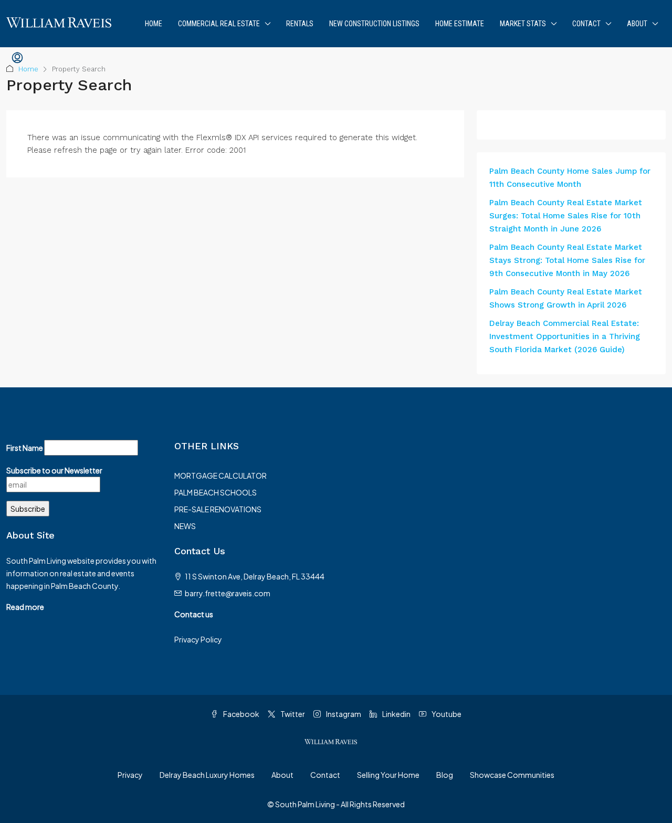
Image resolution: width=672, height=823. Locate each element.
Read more (25, 606)
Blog (444, 774)
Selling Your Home (388, 774)
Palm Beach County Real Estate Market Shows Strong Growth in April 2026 (565, 298)
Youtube (445, 714)
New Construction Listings (374, 23)
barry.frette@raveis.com (227, 593)
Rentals (299, 23)
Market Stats (523, 23)
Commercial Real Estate (219, 23)
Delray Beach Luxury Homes (207, 774)
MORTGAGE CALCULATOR (220, 475)
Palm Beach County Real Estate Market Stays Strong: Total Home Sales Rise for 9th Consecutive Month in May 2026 (567, 260)
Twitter (292, 714)
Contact (586, 23)
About (637, 23)
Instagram (343, 714)
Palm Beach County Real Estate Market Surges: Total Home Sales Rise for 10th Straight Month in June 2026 (565, 216)
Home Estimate (459, 23)
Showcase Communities (512, 774)
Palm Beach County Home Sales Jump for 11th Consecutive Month (569, 177)
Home (153, 23)
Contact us (193, 614)
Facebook (240, 714)
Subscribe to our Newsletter (54, 470)
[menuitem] (17, 58)
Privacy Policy (198, 639)
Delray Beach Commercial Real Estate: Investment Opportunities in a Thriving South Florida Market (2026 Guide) (564, 336)
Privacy (130, 774)
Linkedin (396, 714)
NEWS (185, 526)
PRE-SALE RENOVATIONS (217, 509)
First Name (24, 447)
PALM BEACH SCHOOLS (215, 492)
